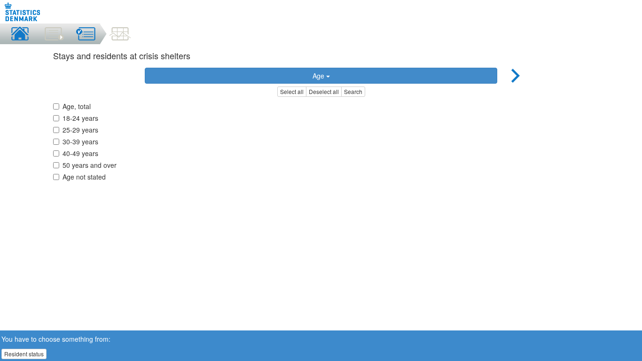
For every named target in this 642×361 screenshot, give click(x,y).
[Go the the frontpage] (23, 11)
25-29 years (80, 129)
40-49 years (80, 153)
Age (319, 75)
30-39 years (80, 141)
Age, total (77, 106)
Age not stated (84, 176)
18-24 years (80, 118)
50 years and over (90, 165)
